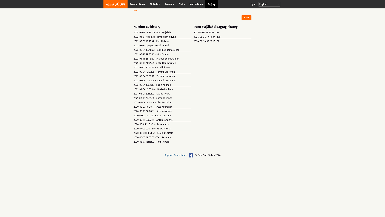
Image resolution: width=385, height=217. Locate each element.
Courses (169, 4)
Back (246, 17)
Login (253, 4)
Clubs (182, 4)
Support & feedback (176, 155)
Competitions (137, 4)
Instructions (196, 4)
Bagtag (211, 4)
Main (135, 11)
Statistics (155, 4)
